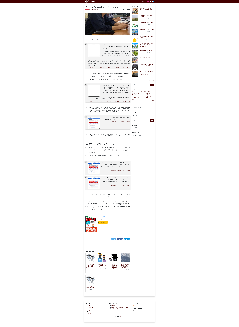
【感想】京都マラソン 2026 (146, 22)
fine (139, 93)
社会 (129, 9)
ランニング (144, 94)
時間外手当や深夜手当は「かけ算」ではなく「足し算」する (90, 265)
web (141, 93)
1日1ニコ (144, 1)
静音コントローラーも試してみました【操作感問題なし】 (146, 65)
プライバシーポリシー (140, 310)
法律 (127, 9)
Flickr (89, 310)
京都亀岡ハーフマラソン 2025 (147, 29)
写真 (150, 96)
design (144, 97)
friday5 (134, 94)
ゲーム (140, 97)
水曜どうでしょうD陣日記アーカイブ (119, 307)
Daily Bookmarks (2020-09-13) (93, 244)
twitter (89, 308)
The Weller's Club (115, 308)
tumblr (133, 93)
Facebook (121, 239)
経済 (133, 99)
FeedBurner (137, 305)
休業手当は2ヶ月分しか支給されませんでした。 (102, 265)
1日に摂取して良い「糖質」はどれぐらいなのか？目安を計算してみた (147, 10)
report (151, 97)
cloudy (133, 96)
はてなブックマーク (140, 91)
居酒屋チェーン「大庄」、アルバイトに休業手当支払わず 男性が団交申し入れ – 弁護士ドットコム (109, 67)
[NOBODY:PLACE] (90, 1)
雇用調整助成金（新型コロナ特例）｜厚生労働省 (120, 121)
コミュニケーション (144, 96)
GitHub (89, 313)
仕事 (124, 9)
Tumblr (89, 311)
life (146, 91)
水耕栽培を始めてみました (146, 50)
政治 (148, 94)
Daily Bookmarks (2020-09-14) (122, 244)
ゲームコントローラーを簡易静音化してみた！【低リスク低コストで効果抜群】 (146, 73)
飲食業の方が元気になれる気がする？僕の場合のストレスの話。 (125, 265)
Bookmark (128, 239)
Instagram (90, 305)
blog (137, 93)
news (150, 94)
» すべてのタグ (150, 100)
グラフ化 (138, 96)
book (138, 97)
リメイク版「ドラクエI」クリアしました (146, 58)
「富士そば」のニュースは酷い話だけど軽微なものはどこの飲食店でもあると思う (114, 266)
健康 (143, 93)
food (146, 93)
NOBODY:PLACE (122, 316)
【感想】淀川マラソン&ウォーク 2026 (147, 16)
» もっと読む (151, 80)
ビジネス (149, 93)
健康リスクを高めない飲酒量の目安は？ (146, 37)
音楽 (147, 97)
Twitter (114, 239)
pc (148, 97)
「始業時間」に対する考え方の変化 (90, 286)
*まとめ (134, 91)
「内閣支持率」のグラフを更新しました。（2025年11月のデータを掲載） (147, 45)
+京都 (140, 94)
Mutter (87, 9)
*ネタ (137, 94)
